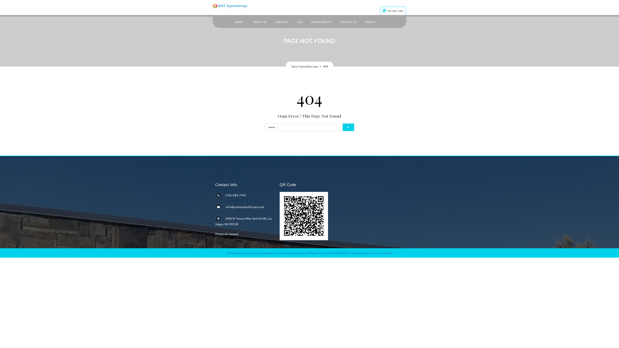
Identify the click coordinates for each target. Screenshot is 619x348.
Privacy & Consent (226, 234)
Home (238, 22)
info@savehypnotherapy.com (244, 207)
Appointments (321, 22)
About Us (259, 22)
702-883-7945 (395, 10)
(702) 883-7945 (235, 195)
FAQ (299, 22)
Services (281, 22)
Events (370, 22)
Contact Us (348, 22)
